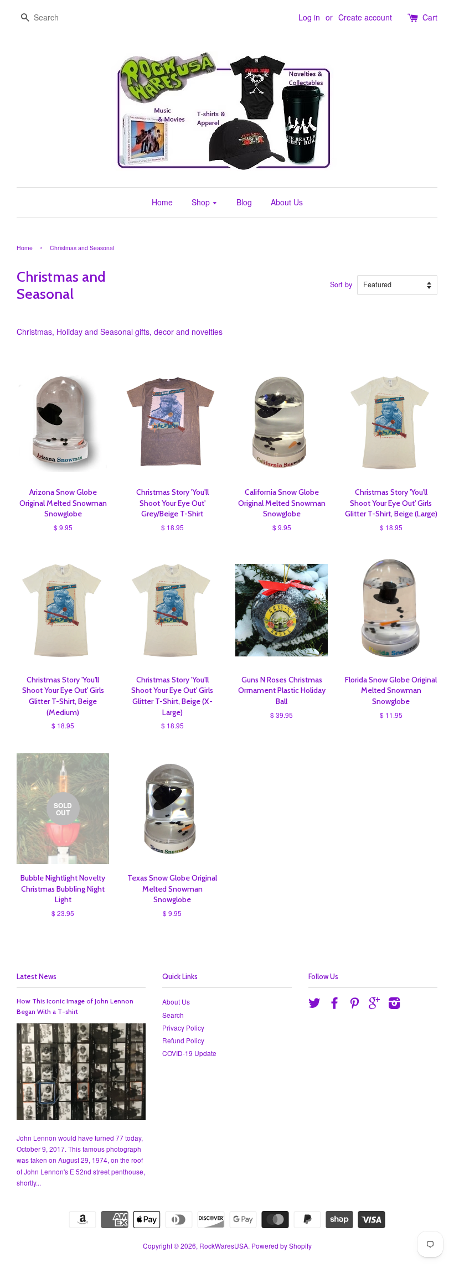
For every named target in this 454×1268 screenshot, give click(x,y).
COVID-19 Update (189, 1053)
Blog (244, 202)
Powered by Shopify (281, 1245)
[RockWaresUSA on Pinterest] (354, 1005)
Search (173, 1014)
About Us (287, 202)
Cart (429, 17)
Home (162, 202)
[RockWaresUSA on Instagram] (394, 1005)
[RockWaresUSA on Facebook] (334, 1005)
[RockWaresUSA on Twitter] (314, 1005)
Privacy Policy (183, 1027)
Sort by (341, 284)
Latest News (36, 976)
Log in (309, 17)
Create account (365, 17)
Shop (202, 202)
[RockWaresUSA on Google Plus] (374, 1005)
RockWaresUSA (223, 1245)
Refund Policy (183, 1040)
